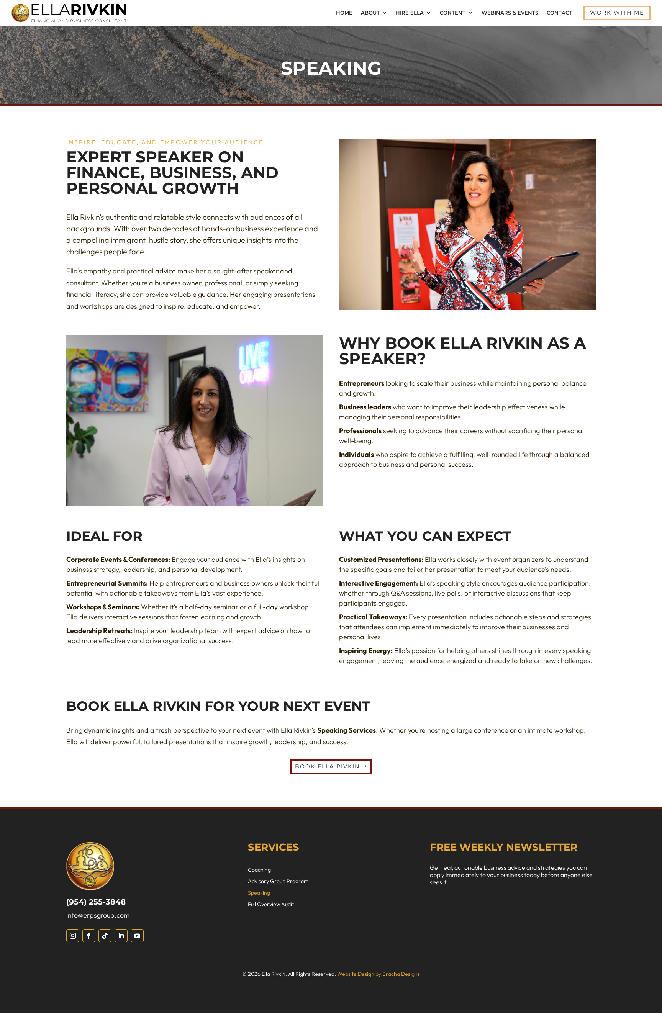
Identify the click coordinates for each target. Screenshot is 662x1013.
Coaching (259, 870)
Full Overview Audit (271, 905)
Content (452, 13)
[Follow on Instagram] (72, 935)
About (370, 13)
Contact (559, 13)
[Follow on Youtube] (137, 935)
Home (344, 13)
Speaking (259, 893)
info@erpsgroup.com (97, 915)
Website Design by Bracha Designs (378, 973)
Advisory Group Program (278, 882)
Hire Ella (410, 13)
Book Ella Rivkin (327, 766)
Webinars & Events (510, 13)
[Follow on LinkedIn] (121, 935)
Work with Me (617, 12)
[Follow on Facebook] (88, 935)
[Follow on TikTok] (104, 935)
